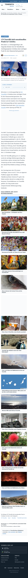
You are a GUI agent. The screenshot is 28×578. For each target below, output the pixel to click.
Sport (19, 12)
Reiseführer (10, 9)
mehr (16, 55)
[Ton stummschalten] (25, 87)
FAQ (16, 557)
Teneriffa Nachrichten (22, 518)
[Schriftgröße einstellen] (2, 1)
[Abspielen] (3, 87)
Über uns (3, 561)
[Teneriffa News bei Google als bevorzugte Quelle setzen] (23, 55)
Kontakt (16, 559)
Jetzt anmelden (11, 532)
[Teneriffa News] (14, 5)
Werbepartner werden (19, 561)
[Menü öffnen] (2, 5)
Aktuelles (15, 12)
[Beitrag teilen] (26, 55)
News (3, 9)
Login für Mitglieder (13, 1)
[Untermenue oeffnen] (5, 9)
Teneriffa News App (7, 545)
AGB (5, 567)
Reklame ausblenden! (14, 110)
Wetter (17, 9)
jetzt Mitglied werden (23, 1)
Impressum (10, 567)
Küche (23, 9)
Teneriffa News (10, 12)
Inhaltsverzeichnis (5, 557)
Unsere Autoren (4, 559)
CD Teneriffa (23, 12)
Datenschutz (16, 567)
